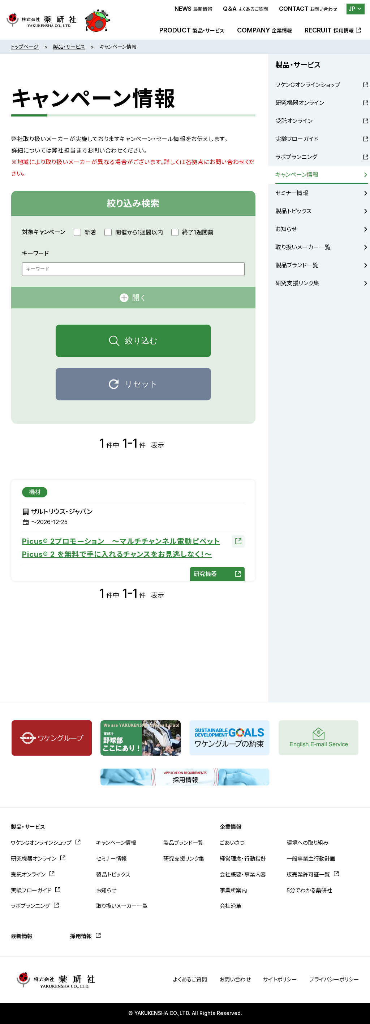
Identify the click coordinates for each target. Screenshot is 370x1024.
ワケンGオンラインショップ (307, 84)
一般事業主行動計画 (311, 858)
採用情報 (81, 936)
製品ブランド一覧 (296, 265)
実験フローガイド (296, 138)
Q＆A (245, 8)
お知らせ (286, 229)
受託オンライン (294, 120)
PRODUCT (191, 30)
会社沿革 (230, 905)
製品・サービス (69, 47)
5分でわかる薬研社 (309, 890)
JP (351, 8)
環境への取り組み (307, 842)
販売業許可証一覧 (308, 874)
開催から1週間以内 (139, 232)
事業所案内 (233, 890)
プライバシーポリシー (334, 979)
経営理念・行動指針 (243, 858)
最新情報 (22, 936)
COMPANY (264, 30)
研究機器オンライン (299, 102)
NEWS (193, 8)
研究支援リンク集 (297, 283)
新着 (90, 232)
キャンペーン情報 (296, 174)
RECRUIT (329, 30)
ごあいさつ (232, 842)
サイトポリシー (280, 979)
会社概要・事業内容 (243, 874)
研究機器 (205, 573)
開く (139, 298)
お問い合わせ (235, 979)
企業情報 (230, 826)
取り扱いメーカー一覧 (303, 247)
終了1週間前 (198, 232)
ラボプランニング (296, 157)
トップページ (25, 47)
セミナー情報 (291, 193)
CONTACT (308, 8)
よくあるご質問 (190, 979)
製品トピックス (293, 211)
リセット (141, 383)
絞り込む (141, 340)
